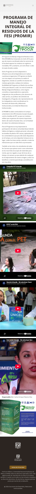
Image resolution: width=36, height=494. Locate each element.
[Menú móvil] (32, 5)
